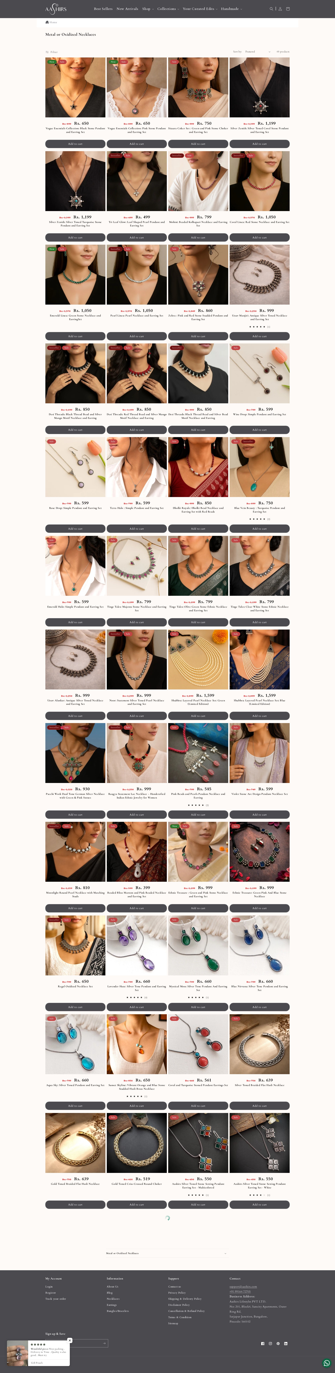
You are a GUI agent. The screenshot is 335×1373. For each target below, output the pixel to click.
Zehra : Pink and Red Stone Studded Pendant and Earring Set (198, 317)
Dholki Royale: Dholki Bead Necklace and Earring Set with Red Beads (198, 509)
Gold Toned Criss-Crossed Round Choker (137, 1184)
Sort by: (237, 51)
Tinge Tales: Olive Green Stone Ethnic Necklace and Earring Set (198, 608)
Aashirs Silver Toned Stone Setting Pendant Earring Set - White (259, 1185)
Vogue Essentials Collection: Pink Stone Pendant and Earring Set (137, 130)
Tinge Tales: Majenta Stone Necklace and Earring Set (136, 608)
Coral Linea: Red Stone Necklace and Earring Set (259, 222)
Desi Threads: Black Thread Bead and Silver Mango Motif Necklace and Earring (75, 416)
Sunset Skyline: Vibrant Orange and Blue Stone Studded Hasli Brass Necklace (137, 1087)
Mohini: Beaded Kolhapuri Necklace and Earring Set (198, 223)
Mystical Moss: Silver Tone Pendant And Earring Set (198, 988)
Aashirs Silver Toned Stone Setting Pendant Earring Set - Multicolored (198, 1185)
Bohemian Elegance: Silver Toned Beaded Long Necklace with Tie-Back (75, 1284)
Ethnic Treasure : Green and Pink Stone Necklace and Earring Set (198, 894)
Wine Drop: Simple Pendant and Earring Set (259, 414)
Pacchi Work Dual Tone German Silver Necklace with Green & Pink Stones (75, 795)
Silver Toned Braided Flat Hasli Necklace (260, 1085)
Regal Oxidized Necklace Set (75, 986)
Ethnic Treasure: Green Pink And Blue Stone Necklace (259, 894)
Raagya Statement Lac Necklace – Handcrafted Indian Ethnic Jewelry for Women (136, 795)
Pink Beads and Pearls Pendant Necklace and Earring (198, 795)
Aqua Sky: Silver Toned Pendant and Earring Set (75, 1085)
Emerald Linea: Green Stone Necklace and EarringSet (75, 317)
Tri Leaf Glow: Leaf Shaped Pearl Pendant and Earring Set (137, 223)
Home (53, 22)
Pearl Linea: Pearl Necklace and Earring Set (136, 315)
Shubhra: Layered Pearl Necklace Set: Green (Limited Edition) (198, 702)
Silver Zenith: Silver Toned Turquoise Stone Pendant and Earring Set (75, 223)
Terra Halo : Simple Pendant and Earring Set (137, 508)
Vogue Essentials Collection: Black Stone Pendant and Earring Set (75, 130)
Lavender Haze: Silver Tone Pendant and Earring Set (136, 988)
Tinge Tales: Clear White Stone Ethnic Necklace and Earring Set (260, 608)
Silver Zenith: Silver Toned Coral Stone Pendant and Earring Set (259, 130)
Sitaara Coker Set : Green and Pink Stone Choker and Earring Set (198, 130)
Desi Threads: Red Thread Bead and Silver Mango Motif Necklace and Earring (137, 416)
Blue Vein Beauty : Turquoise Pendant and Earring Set (259, 509)
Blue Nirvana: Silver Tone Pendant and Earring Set (259, 988)
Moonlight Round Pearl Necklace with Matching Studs (75, 894)
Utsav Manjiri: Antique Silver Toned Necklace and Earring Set (259, 317)
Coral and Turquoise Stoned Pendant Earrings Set (198, 1085)
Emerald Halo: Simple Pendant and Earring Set (75, 606)
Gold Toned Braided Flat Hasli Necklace (75, 1184)
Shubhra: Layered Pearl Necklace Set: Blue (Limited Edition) (259, 702)
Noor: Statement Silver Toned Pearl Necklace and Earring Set (136, 702)
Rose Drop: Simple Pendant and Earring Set (75, 508)
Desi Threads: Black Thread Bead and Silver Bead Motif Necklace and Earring (198, 416)
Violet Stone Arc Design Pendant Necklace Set (260, 794)
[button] (147, 9)
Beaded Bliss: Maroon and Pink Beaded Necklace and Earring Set (136, 894)
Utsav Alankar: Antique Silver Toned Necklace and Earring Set (75, 702)
